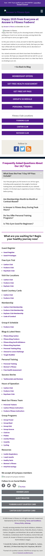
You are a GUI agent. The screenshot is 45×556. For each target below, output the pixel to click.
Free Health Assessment (12, 370)
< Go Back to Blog (23, 66)
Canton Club (8, 264)
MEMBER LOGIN (22, 492)
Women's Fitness (9, 367)
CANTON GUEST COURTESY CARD (22, 510)
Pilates (6, 435)
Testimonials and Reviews (13, 379)
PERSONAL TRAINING (22, 106)
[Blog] (15, 487)
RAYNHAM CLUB (22, 133)
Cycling (6, 445)
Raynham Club (9, 271)
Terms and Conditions (33, 521)
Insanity (6, 442)
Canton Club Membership (12, 307)
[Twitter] (9, 487)
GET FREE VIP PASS (22, 91)
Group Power (8, 420)
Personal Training (10, 364)
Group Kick (7, 426)
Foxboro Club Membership (13, 310)
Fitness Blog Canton (11, 336)
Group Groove (8, 429)
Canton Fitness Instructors (13, 408)
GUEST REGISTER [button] (22, 498)
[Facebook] (4, 487)
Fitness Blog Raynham (11, 345)
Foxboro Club (8, 267)
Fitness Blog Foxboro (11, 339)
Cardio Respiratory (10, 454)
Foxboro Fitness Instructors (13, 411)
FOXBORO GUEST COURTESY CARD (22, 504)
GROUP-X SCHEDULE (22, 99)
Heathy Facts (8, 460)
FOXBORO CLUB (22, 120)
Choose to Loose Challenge (13, 351)
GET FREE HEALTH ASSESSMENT (22, 83)
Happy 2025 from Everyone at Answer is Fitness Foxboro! (20, 20)
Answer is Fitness (9, 27)
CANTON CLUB (22, 126)
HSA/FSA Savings (9, 466)
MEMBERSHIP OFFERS (22, 76)
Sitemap (27, 523)
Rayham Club (8, 286)
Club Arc (6, 432)
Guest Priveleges (9, 255)
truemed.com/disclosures (25, 553)
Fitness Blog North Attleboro (14, 342)
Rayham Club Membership (13, 313)
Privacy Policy (19, 523)
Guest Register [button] (9, 252)
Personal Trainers (10, 404)
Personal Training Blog (12, 348)
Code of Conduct (9, 316)
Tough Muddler (9, 355)
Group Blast (7, 423)
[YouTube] (22, 487)
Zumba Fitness (9, 439)
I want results (8, 457)
